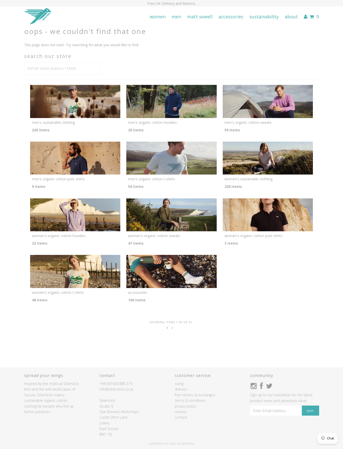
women (157, 17)
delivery (181, 389)
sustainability (264, 17)
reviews (181, 411)
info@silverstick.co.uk (116, 389)
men (176, 17)
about (291, 17)
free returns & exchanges (195, 394)
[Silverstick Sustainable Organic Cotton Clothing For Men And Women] (37, 16)
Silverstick (185, 443)
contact (181, 417)
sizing (179, 383)
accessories (230, 17)
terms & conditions (190, 400)
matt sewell (199, 17)
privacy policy (185, 406)
